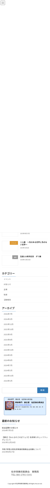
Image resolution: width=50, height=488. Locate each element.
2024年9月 (8, 355)
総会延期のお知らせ (10, 428)
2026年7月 (8, 314)
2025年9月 (8, 335)
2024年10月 (8, 350)
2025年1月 (8, 345)
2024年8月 (8, 360)
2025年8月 (8, 340)
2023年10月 (8, 376)
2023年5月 (8, 381)
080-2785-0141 (24, 474)
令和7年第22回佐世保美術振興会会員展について (21, 449)
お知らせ (7, 284)
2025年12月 (8, 324)
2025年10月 (8, 329)
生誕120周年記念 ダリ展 (30, 256)
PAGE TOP (46, 470)
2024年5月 (8, 371)
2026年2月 (8, 319)
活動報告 (7, 300)
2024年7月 (8, 365)
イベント (7, 279)
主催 (5, 289)
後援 (5, 295)
